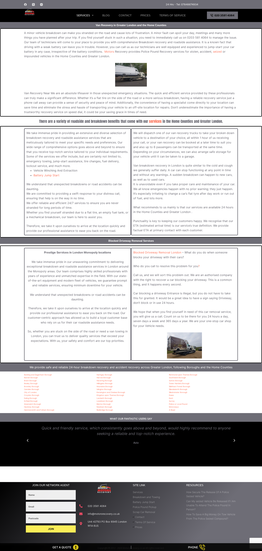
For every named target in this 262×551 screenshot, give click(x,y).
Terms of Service (172, 15)
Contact (125, 15)
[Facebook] (25, 4)
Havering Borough (104, 380)
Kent (171, 398)
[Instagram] (41, 4)
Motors (109, 51)
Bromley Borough (31, 386)
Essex (171, 395)
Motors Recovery (42, 18)
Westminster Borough (178, 392)
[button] (27, 440)
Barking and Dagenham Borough (38, 375)
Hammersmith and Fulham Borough (39, 410)
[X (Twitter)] (33, 4)
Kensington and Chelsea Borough (111, 392)
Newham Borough (104, 407)
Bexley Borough (31, 383)
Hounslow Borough (105, 386)
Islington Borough (104, 389)
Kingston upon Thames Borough (110, 395)
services (155, 121)
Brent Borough (30, 380)
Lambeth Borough (104, 398)
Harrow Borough (104, 377)
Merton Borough (104, 404)
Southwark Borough (177, 377)
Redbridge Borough (105, 410)
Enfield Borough (31, 401)
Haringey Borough (104, 375)
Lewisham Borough (105, 401)
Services (83, 15)
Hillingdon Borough (104, 383)
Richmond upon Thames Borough (183, 375)
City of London (30, 392)
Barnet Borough (31, 377)
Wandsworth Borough (178, 389)
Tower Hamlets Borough (179, 383)
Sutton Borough (176, 380)
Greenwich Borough (32, 404)
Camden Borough (31, 389)
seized (217, 51)
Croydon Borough (31, 395)
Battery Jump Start (46, 175)
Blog (106, 15)
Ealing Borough (30, 398)
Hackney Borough (31, 407)
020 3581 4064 (224, 15)
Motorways (174, 407)
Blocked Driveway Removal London (157, 252)
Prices (145, 15)
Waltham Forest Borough (179, 386)
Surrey (172, 401)
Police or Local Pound (178, 404)
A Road (172, 410)
